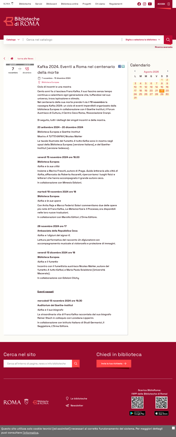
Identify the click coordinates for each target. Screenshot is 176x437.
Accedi (161, 4)
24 (135, 94)
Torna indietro (6, 58)
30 (167, 94)
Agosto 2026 (151, 71)
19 (146, 90)
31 (135, 97)
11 (141, 87)
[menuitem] (25, 4)
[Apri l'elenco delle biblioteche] (159, 39)
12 (146, 87)
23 (167, 90)
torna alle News (25, 58)
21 (156, 90)
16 (167, 87)
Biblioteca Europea (50, 82)
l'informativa (30, 432)
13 (151, 87)
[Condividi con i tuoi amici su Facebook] (119, 66)
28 (156, 94)
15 (162, 87)
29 (161, 94)
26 (145, 94)
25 (140, 94)
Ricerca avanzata (163, 47)
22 (161, 90)
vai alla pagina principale (13, 58)
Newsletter (77, 405)
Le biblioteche (79, 398)
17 (135, 90)
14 (156, 87)
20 (151, 90)
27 (151, 94)
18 (140, 90)
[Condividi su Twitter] (123, 66)
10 (135, 87)
